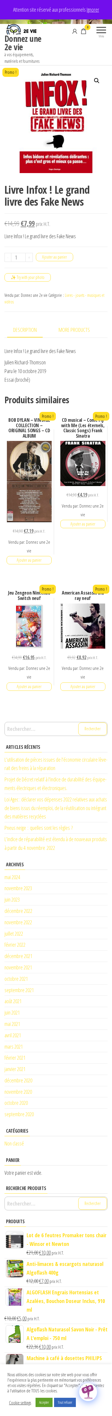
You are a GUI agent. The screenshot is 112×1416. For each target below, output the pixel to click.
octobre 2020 (16, 1102)
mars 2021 (13, 1046)
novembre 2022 (18, 922)
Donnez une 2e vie (22, 43)
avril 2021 (12, 1035)
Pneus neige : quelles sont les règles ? (38, 827)
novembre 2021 (18, 967)
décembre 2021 (18, 956)
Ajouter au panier (54, 257)
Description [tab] (25, 329)
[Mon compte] (74, 31)
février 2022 (14, 944)
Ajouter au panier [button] (29, 560)
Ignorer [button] (93, 9)
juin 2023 (12, 899)
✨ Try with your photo (28, 277)
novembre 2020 (18, 1091)
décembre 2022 (18, 910)
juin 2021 (12, 1012)
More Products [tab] (74, 329)
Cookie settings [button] (20, 1402)
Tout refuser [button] (65, 1402)
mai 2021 (12, 1023)
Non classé (14, 1143)
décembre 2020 (18, 1080)
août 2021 (13, 1001)
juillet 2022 (13, 933)
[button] (96, 80)
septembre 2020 (19, 1114)
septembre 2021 (19, 990)
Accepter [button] (44, 1402)
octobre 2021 (16, 978)
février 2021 (14, 1057)
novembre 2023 (18, 888)
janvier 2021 (14, 1069)
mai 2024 (12, 877)
